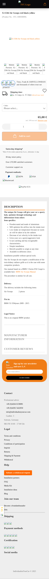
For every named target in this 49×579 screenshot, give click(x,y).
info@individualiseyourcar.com (18, 412)
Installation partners (11, 478)
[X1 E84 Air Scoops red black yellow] (24, 39)
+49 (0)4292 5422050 (14, 408)
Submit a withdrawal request (18, 473)
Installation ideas (10, 490)
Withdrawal (8, 460)
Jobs (5, 510)
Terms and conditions (12, 436)
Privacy (7, 440)
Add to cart (24, 136)
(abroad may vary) (38, 95)
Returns (7, 452)
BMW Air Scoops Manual (26, 272)
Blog (6, 494)
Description (13, 206)
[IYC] (24, 4)
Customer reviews (18, 348)
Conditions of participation (14, 444)
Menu (4, 4)
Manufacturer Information (15, 336)
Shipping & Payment (12, 456)
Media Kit (8, 486)
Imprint (7, 448)
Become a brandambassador (14, 506)
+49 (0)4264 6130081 (14, 404)
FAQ (6, 482)
